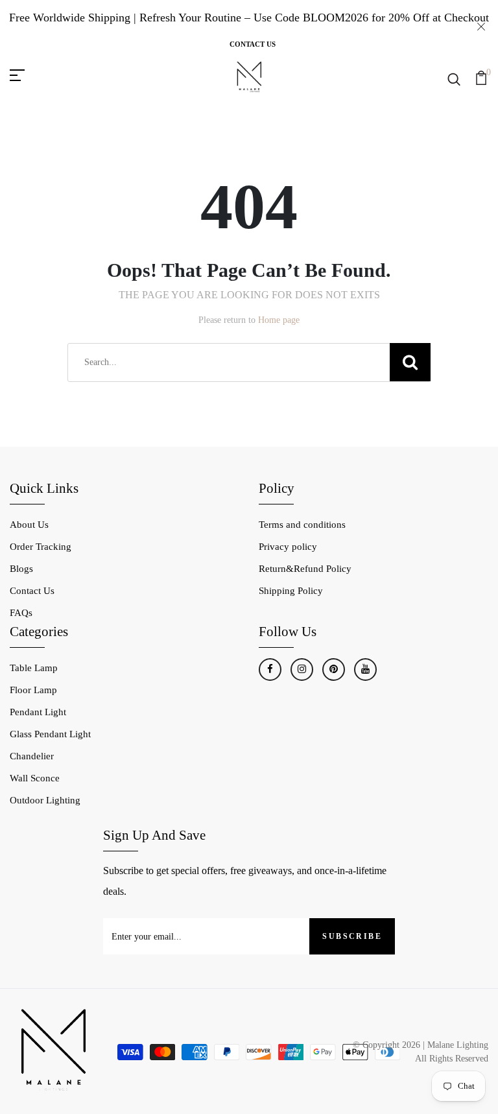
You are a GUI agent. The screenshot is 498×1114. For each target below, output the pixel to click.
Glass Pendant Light (50, 734)
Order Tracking (40, 546)
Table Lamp (34, 668)
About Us (29, 524)
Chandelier (32, 756)
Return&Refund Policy (305, 568)
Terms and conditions (302, 524)
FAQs (21, 613)
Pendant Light (38, 712)
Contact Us (253, 44)
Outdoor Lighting (45, 800)
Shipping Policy (291, 591)
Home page (279, 320)
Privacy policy (288, 546)
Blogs (21, 568)
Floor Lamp (33, 690)
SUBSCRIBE (352, 936)
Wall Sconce (35, 778)
